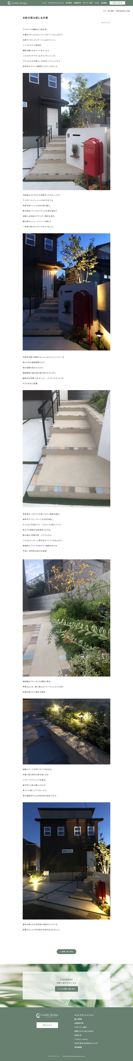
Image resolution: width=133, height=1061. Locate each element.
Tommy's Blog (81, 1039)
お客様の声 (77, 3)
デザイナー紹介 (88, 3)
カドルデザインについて (56, 3)
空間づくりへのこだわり (84, 1031)
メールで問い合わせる (66, 989)
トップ (44, 3)
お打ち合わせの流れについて (86, 1043)
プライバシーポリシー (54, 1056)
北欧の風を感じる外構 (123, 11)
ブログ (97, 3)
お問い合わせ (117, 3)
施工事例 (69, 3)
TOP (104, 11)
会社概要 (104, 3)
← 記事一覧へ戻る (66, 951)
